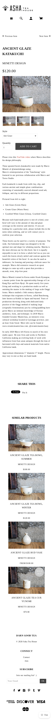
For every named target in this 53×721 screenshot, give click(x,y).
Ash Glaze (7, 136)
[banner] (26, 7)
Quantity (6, 143)
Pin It (24, 393)
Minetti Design (14, 63)
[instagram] (24, 690)
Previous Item (10, 36)
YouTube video (23, 157)
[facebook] (14, 690)
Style (4, 131)
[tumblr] (34, 690)
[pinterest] (29, 690)
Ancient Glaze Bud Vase (26, 552)
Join (26, 661)
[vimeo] (38, 690)
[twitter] (19, 690)
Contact (26, 657)
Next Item (44, 36)
